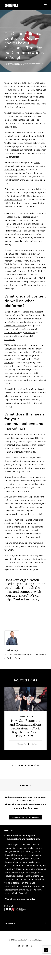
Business (27, 63)
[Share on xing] (35, 765)
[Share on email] (38, 765)
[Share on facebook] (12, 765)
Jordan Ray (19, 65)
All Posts (25, 785)
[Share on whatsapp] (28, 765)
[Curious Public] (11, 5)
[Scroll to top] (46, 950)
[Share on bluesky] (31, 765)
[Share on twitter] (15, 765)
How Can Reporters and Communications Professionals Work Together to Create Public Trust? (25, 728)
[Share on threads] (19, 765)
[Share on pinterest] (22, 765)
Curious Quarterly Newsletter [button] (25, 817)
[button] (45, 5)
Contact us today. (26, 599)
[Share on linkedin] (25, 765)
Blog (34, 63)
